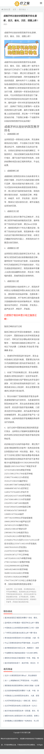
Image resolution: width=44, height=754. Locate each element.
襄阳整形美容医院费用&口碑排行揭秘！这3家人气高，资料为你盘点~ (22, 686)
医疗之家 (27, 732)
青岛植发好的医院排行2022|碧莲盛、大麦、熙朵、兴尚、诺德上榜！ (22, 638)
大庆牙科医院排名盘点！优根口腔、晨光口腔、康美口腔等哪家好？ (21, 701)
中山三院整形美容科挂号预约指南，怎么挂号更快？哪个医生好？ (22, 644)
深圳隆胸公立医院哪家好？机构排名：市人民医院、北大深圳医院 (22, 721)
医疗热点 (22, 9)
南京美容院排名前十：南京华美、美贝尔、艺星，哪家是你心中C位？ (22, 664)
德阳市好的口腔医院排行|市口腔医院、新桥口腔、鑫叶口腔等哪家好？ (22, 716)
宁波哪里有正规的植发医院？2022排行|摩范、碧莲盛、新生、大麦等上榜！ (22, 654)
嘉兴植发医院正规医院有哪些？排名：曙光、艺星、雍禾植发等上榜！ (22, 618)
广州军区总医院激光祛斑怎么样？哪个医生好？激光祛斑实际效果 (21, 633)
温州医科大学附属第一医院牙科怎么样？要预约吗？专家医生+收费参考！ (22, 623)
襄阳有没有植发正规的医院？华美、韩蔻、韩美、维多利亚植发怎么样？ (22, 659)
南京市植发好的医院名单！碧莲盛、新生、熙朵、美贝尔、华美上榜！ (22, 711)
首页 (14, 9)
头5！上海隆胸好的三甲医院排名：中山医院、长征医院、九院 (22, 681)
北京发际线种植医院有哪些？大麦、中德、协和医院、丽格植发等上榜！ (22, 691)
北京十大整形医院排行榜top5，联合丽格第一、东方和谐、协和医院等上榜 (21, 676)
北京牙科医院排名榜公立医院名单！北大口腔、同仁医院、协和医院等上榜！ (21, 706)
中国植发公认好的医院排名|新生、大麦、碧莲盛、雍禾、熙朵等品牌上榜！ (22, 696)
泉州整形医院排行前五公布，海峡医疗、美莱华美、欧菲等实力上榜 (22, 649)
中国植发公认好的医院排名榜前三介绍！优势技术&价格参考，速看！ (22, 628)
